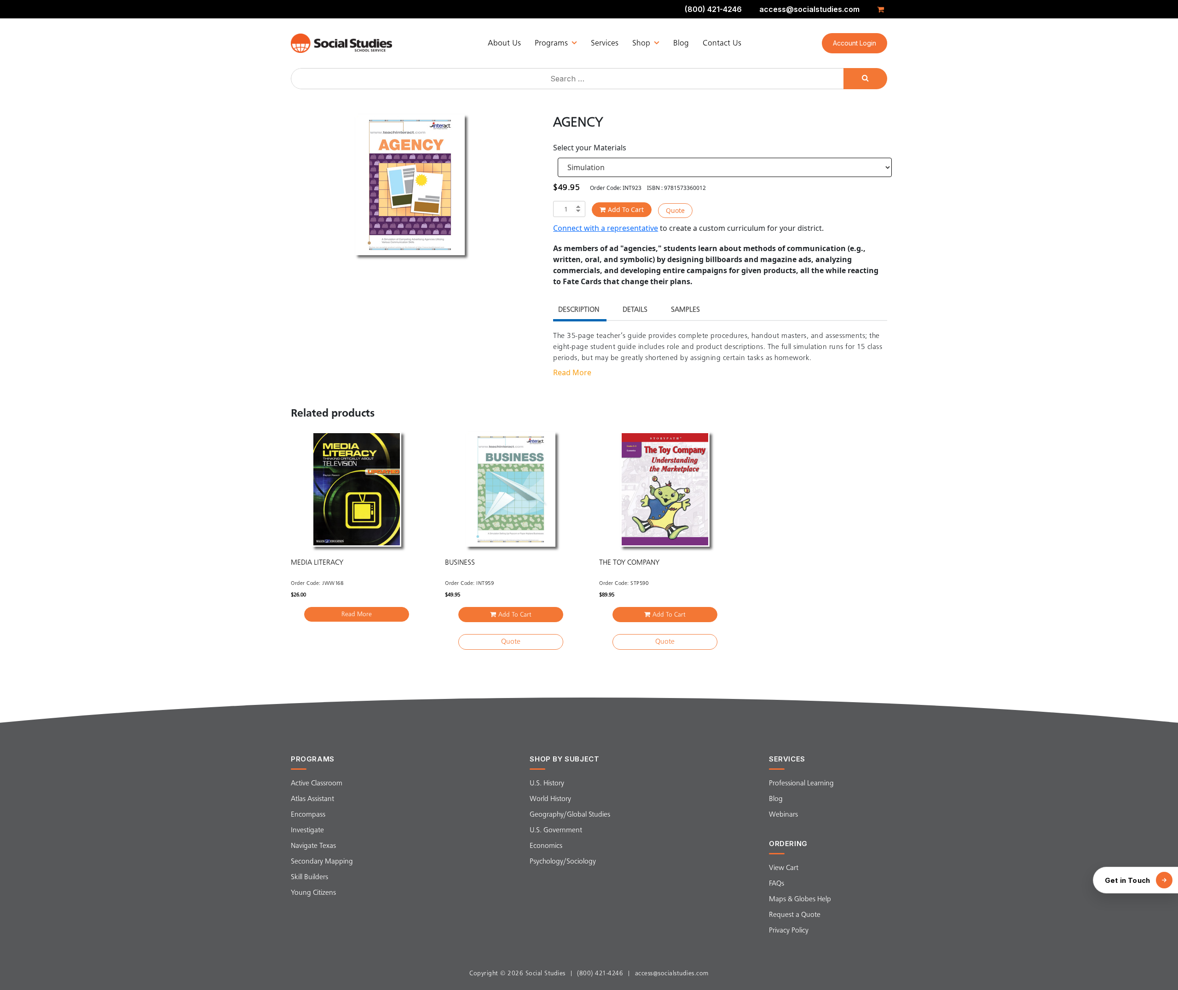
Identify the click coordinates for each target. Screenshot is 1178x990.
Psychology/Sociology (563, 861)
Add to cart (626, 209)
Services (604, 43)
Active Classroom (316, 783)
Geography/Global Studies (570, 814)
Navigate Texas (313, 846)
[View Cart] (882, 9)
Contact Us (722, 43)
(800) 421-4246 (713, 9)
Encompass (308, 814)
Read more (356, 614)
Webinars (783, 814)
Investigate (307, 830)
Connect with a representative (605, 228)
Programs (551, 43)
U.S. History (547, 783)
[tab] (578, 311)
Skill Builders (309, 877)
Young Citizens (313, 893)
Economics (546, 846)
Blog (681, 43)
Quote (675, 210)
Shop (641, 43)
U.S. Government (556, 830)
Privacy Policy (788, 930)
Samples (685, 310)
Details (635, 310)
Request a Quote (794, 915)
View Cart (783, 868)
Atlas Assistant (312, 799)
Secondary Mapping (322, 861)
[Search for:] (568, 78)
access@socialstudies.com (809, 9)
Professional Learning (801, 783)
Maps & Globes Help (800, 899)
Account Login (854, 43)
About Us (504, 43)
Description (578, 310)
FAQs (776, 883)
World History (550, 799)
